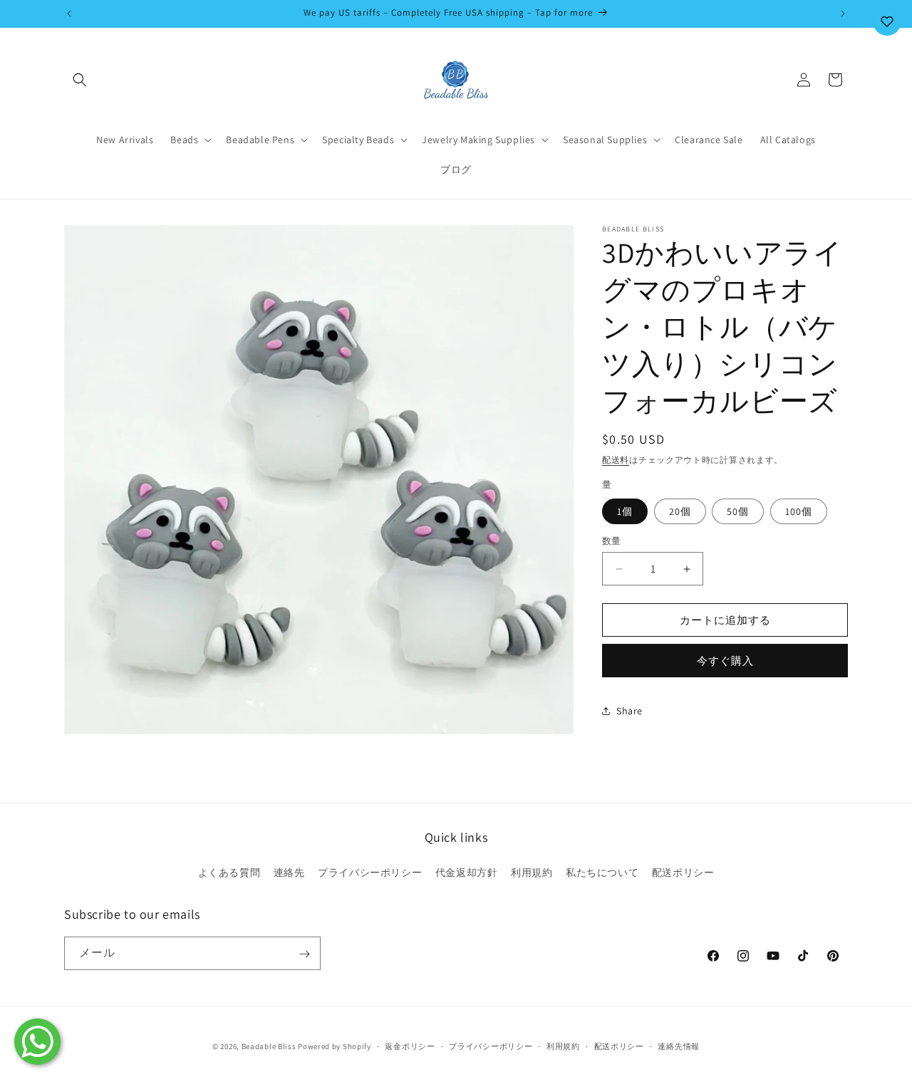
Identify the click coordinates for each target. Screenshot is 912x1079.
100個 (798, 511)
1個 (625, 511)
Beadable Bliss (269, 1046)
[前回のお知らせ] (69, 13)
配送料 (615, 459)
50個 (738, 511)
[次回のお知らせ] (843, 13)
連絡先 (289, 871)
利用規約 (531, 871)
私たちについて (602, 871)
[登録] (304, 954)
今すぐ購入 (725, 660)
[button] (79, 79)
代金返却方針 (466, 871)
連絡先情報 (679, 1046)
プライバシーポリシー (370, 871)
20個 (680, 511)
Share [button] (629, 710)
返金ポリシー (410, 1046)
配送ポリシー (683, 871)
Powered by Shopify (334, 1046)
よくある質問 (229, 871)
